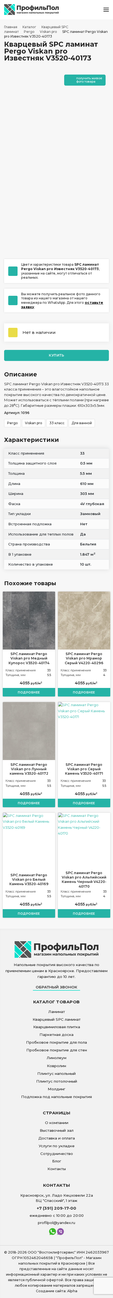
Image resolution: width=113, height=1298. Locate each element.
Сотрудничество (56, 1153)
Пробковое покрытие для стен (56, 1050)
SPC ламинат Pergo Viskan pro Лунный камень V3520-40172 (29, 769)
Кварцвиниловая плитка (56, 1027)
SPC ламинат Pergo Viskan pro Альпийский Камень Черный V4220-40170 (84, 879)
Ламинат (56, 1011)
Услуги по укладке (57, 1146)
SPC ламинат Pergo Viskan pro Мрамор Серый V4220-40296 (84, 658)
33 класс (56, 423)
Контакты (56, 1169)
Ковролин (56, 1066)
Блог (56, 1161)
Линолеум (56, 1058)
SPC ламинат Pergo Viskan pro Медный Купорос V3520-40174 (29, 658)
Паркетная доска (56, 1034)
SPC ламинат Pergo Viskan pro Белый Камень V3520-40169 (29, 879)
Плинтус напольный (56, 1073)
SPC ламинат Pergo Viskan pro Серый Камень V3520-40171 (84, 769)
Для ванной (82, 423)
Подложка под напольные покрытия (56, 1096)
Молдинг (56, 1089)
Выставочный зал (57, 1130)
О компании (56, 1122)
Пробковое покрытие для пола (56, 1042)
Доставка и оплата (56, 1138)
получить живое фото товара (89, 79)
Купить (56, 355)
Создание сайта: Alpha (56, 1291)
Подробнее (29, 692)
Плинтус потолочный (56, 1081)
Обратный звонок (56, 987)
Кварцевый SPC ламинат (57, 1019)
